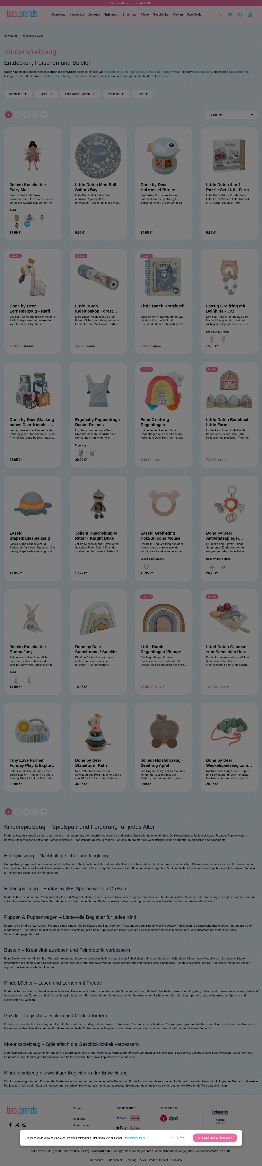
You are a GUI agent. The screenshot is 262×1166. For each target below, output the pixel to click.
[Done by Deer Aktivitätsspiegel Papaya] (229, 504)
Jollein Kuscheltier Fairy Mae (28, 187)
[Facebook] (11, 1126)
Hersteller (15, 93)
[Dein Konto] (240, 14)
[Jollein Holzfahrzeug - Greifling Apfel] (164, 731)
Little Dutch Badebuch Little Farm (228, 422)
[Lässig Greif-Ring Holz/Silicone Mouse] (164, 504)
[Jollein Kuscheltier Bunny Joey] (33, 618)
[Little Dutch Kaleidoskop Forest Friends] (98, 277)
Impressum (96, 1160)
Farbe (43, 93)
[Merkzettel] (230, 14)
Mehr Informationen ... (136, 1138)
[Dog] (223, 340)
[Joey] (16, 680)
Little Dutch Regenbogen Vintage (161, 649)
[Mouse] (146, 567)
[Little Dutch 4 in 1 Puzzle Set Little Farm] (229, 156)
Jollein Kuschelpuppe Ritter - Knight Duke (96, 536)
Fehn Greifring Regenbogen (155, 422)
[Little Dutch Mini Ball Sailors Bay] (98, 156)
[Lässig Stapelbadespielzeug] (33, 504)
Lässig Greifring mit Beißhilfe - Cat (225, 308)
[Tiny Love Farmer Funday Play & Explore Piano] (33, 731)
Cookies (176, 1160)
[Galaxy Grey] (81, 453)
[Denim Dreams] (92, 453)
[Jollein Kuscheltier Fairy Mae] (33, 156)
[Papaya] (212, 567)
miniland (113, 93)
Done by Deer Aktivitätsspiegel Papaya (222, 536)
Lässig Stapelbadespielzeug (30, 536)
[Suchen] (220, 14)
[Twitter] (17, 1126)
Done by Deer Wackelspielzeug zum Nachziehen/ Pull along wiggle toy (228, 763)
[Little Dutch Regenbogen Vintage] (164, 618)
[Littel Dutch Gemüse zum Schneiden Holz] (229, 618)
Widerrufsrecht (158, 1160)
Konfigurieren (178, 1137)
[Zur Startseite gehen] (22, 14)
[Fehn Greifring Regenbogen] (164, 391)
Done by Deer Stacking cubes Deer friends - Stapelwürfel (32, 422)
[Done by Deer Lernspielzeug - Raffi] (33, 277)
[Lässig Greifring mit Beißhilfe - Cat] (229, 277)
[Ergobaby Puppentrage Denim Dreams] (98, 391)
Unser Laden (81, 1125)
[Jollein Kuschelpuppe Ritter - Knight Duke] (98, 504)
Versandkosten (102, 1151)
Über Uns (79, 1118)
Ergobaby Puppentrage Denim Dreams (97, 422)
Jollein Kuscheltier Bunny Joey (28, 649)
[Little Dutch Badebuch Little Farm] (229, 391)
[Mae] (16, 226)
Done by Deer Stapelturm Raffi (91, 763)
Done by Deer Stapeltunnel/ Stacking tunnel (97, 649)
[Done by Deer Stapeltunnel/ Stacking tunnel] (98, 618)
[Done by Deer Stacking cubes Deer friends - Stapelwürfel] (33, 391)
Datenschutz (114, 1160)
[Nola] (29, 680)
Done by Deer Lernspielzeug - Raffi (30, 308)
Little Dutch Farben (77, 93)
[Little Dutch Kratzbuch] (164, 277)
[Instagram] (24, 1126)
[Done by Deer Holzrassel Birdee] (164, 156)
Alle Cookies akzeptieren (215, 1137)
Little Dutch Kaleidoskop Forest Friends (94, 309)
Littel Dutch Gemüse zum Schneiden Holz (226, 649)
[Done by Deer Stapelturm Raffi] (98, 731)
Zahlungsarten (125, 1107)
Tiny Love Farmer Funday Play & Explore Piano (32, 763)
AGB (143, 1160)
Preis (140, 93)
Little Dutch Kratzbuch (162, 306)
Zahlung (131, 1160)
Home (77, 1108)
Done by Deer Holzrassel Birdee (158, 187)
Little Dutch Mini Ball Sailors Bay (95, 187)
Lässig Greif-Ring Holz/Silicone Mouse (160, 536)
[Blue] (223, 567)
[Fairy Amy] (29, 218)
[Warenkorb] (250, 14)
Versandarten (169, 1107)
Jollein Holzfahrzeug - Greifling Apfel (162, 763)
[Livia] (42, 218)
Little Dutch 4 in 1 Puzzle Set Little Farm (227, 187)
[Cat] (212, 340)
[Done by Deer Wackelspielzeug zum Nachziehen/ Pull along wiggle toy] (229, 731)
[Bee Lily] (16, 218)
